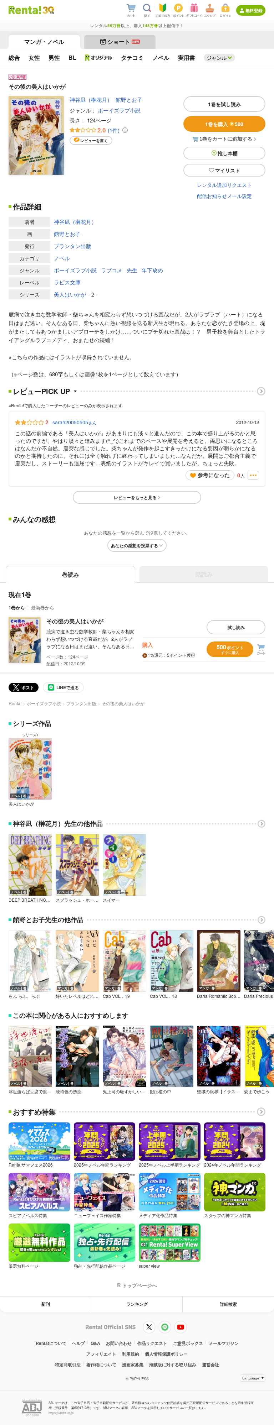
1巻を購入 (224, 123)
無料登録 (254, 10)
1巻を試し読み (224, 104)
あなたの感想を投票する (134, 545)
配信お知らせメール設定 (224, 195)
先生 (132, 270)
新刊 (45, 1304)
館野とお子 (129, 99)
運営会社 (210, 1364)
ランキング (137, 1304)
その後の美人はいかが (74, 621)
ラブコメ (111, 270)
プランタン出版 (72, 246)
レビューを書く (94, 140)
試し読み (236, 627)
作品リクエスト (152, 1343)
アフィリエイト (101, 1354)
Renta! (15, 703)
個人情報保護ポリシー (166, 1354)
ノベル (62, 258)
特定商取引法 (68, 1364)
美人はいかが (70, 294)
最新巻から (42, 607)
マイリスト (227, 170)
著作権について (101, 1364)
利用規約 (130, 1354)
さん (74, 422)
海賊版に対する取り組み (172, 1364)
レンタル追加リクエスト (224, 184)
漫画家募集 (132, 1364)
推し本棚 (228, 153)
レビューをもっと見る (135, 497)
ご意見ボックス (188, 1343)
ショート (123, 41)
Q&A (95, 1343)
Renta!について (51, 1343)
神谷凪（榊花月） (91, 99)
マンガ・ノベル (44, 41)
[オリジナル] (98, 57)
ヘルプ (78, 1343)
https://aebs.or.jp (61, 1412)
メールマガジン (224, 1343)
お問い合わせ (119, 1343)
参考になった (214, 475)
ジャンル (217, 57)
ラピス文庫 (67, 282)
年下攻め (152, 270)
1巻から (17, 607)
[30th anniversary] (48, 10)
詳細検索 (228, 1304)
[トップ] (25, 10)
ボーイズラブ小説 (119, 110)
